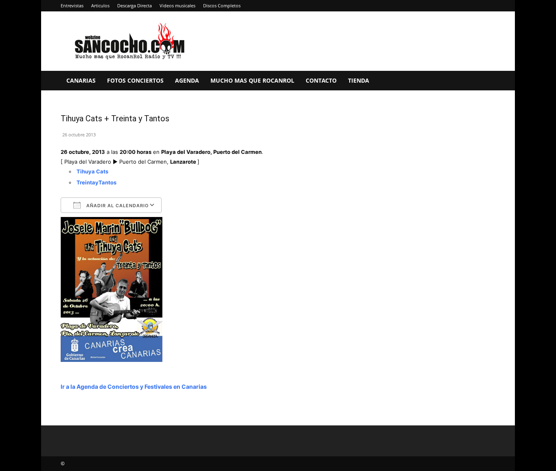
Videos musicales (177, 5)
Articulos (100, 5)
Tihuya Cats (92, 171)
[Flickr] (435, 5)
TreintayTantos (96, 182)
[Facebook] (422, 5)
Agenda (187, 80)
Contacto (321, 80)
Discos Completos (222, 5)
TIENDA (358, 80)
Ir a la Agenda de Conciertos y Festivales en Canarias (134, 386)
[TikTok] (476, 5)
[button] (485, 81)
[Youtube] (489, 5)
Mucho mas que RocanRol (252, 80)
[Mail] (462, 5)
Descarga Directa (134, 5)
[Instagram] (449, 5)
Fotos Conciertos (135, 80)
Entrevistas (72, 5)
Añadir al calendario (117, 205)
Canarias (81, 80)
